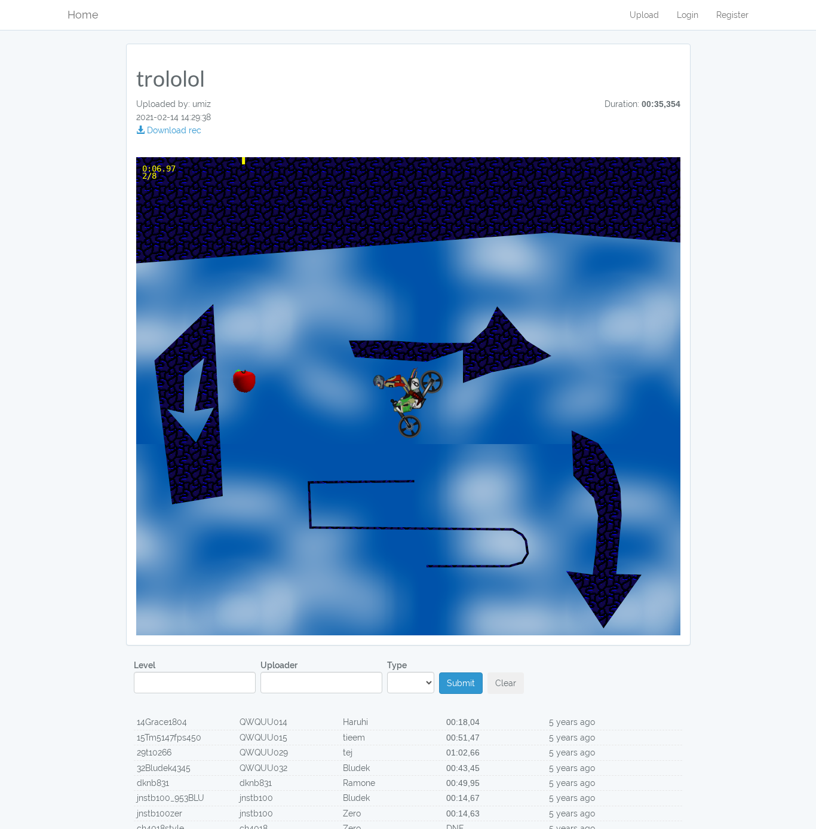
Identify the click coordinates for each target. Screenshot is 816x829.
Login (687, 15)
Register (732, 15)
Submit (461, 683)
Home (83, 14)
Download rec (173, 130)
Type (397, 665)
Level (144, 665)
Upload (644, 15)
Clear (505, 683)
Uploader (278, 665)
